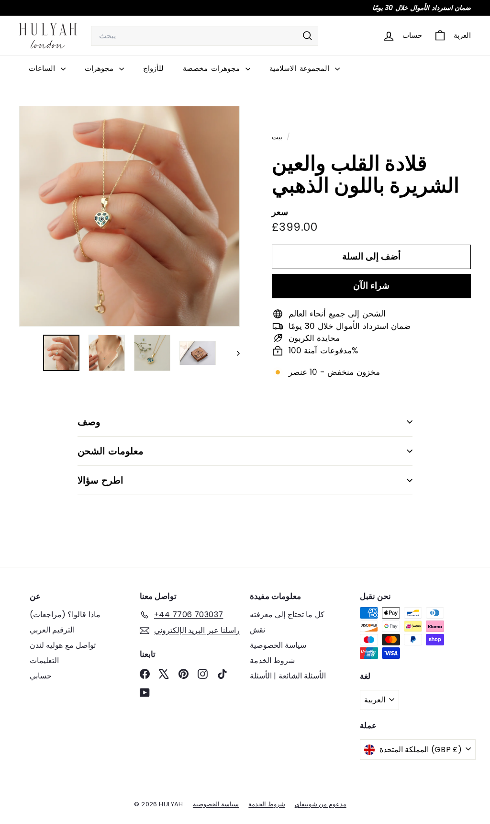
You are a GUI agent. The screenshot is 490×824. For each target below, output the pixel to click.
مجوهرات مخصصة (213, 68)
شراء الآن (371, 285)
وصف (89, 422)
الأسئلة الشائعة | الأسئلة (288, 675)
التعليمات (44, 660)
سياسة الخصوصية (278, 645)
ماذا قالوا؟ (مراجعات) (65, 614)
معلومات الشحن (111, 451)
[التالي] (234, 353)
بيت (278, 137)
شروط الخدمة (272, 660)
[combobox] (204, 36)
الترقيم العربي (52, 629)
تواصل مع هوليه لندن (63, 645)
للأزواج (153, 68)
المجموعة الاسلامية (301, 68)
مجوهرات (101, 68)
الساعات (43, 68)
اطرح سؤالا (100, 480)
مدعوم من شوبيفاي (320, 804)
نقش (257, 629)
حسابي (41, 675)
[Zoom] (129, 216)
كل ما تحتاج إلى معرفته (287, 614)
